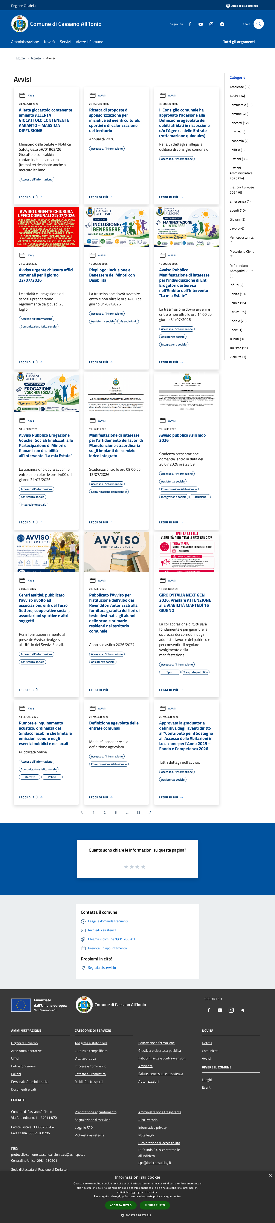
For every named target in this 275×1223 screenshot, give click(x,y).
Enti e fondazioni (23, 1066)
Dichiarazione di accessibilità (159, 1142)
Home (20, 58)
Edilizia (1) (237, 149)
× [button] (270, 1175)
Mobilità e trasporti (89, 1081)
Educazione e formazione (156, 1042)
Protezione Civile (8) (242, 254)
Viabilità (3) (238, 356)
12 (138, 812)
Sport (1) (236, 329)
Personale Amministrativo (30, 1081)
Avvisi (31, 95)
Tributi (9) (237, 338)
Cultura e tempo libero (91, 1050)
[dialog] (137, 1197)
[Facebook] (188, 24)
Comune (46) (239, 113)
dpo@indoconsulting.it (154, 1162)
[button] (137, 1215)
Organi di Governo (24, 1043)
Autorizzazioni (148, 1081)
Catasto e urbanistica (90, 1073)
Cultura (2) (237, 131)
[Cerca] (259, 24)
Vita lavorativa (85, 1058)
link (179, 1196)
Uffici (15, 1058)
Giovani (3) (237, 219)
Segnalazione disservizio (92, 1119)
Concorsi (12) (239, 122)
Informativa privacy (152, 1127)
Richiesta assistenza (89, 1135)
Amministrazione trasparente (159, 1112)
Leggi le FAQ (84, 1127)
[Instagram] (209, 24)
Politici (16, 1073)
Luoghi (207, 1079)
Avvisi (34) (237, 95)
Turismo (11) (239, 347)
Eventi (206, 1087)
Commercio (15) (241, 104)
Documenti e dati (23, 1089)
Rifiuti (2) (236, 284)
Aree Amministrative (26, 1050)
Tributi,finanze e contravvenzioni (162, 1058)
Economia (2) (239, 140)
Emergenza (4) (240, 201)
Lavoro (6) (237, 228)
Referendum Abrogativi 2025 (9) (241, 270)
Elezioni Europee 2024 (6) (242, 190)
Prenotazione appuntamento (95, 1112)
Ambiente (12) (240, 86)
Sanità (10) (238, 293)
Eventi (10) (238, 210)
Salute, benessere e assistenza (160, 1073)
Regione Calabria (23, 5)
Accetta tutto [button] (121, 1205)
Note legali (146, 1135)
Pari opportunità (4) (242, 240)
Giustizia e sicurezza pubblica (159, 1050)
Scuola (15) (238, 302)
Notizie (207, 1043)
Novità (36, 58)
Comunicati (210, 1050)
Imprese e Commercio (90, 1066)
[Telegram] (220, 24)
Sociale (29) (238, 320)
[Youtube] (199, 24)
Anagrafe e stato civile (91, 1043)
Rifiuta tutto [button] (155, 1205)
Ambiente (145, 1065)
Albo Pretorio (147, 1119)
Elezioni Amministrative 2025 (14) (241, 173)
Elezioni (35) (239, 158)
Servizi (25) (238, 311)
